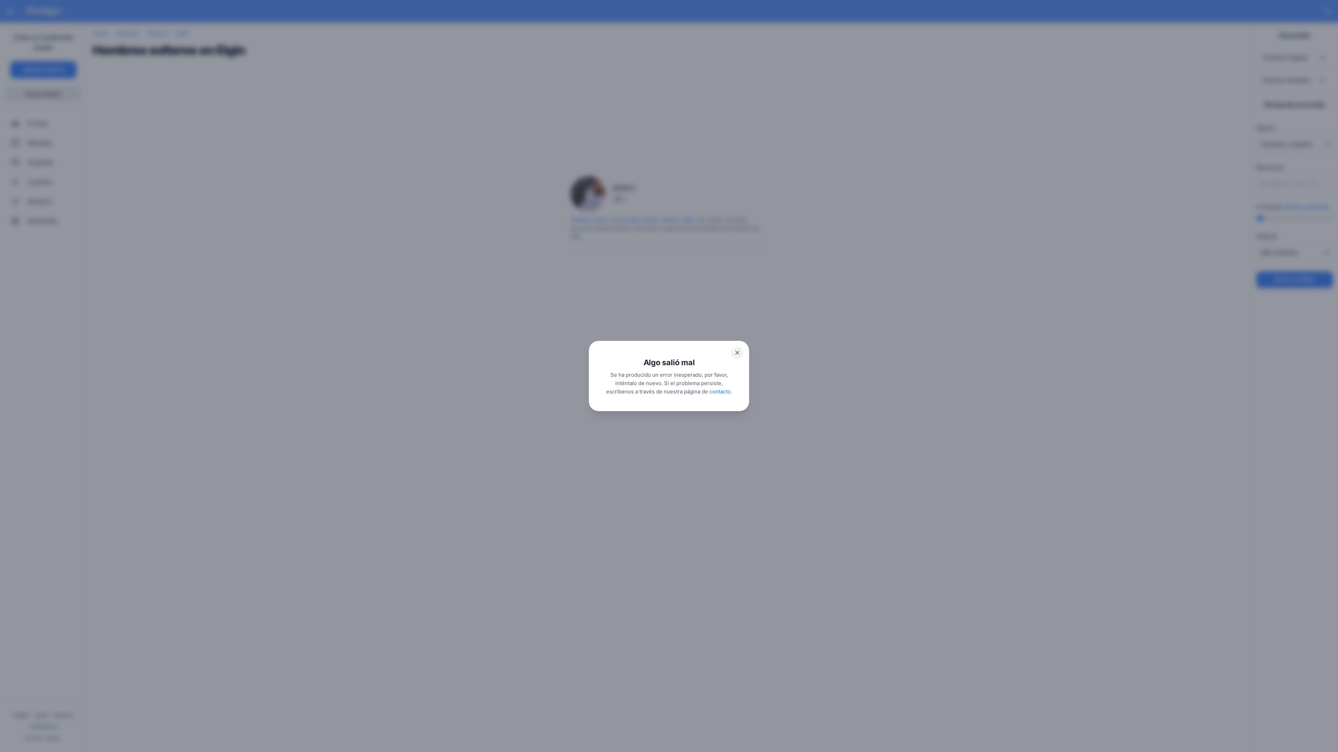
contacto (720, 391)
